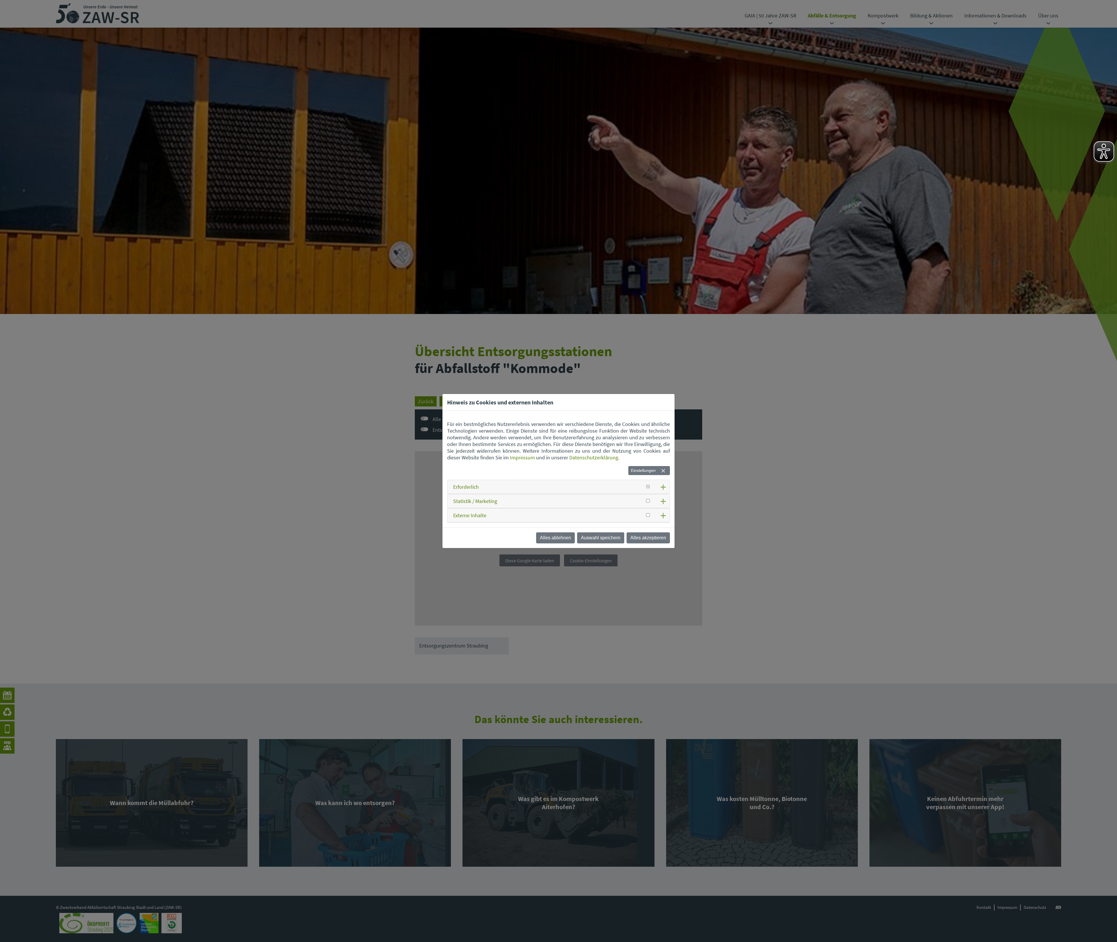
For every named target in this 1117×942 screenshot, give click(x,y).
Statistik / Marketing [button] (475, 501)
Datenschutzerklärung (593, 457)
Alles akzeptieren (648, 537)
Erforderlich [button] (466, 487)
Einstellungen (643, 470)
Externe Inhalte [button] (469, 515)
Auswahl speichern (600, 537)
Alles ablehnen (555, 537)
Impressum (522, 457)
